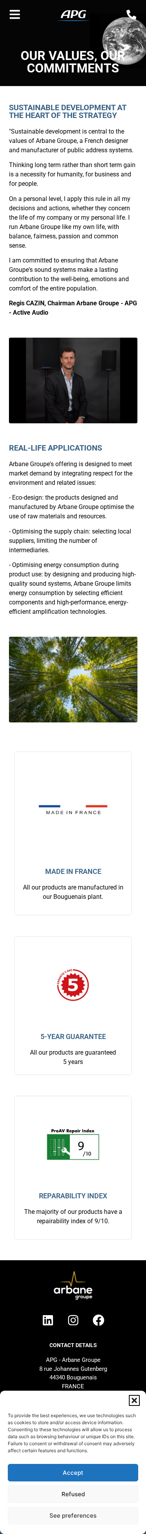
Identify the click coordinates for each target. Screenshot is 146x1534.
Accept (73, 1472)
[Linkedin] (48, 1320)
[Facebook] (98, 1320)
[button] (134, 1400)
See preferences (73, 1515)
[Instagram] (73, 1320)
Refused (73, 1494)
